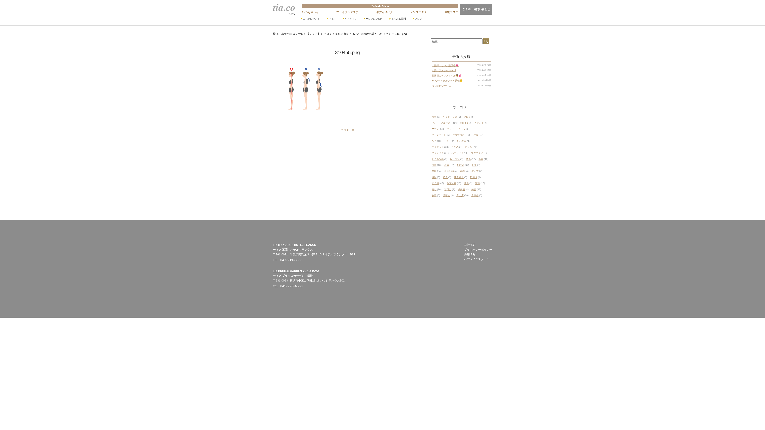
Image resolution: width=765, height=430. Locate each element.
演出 (477, 183)
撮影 (434, 177)
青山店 (460, 195)
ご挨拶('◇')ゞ (459, 135)
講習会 (446, 195)
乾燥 (468, 159)
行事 (434, 116)
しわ (446, 141)
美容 (473, 189)
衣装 (434, 195)
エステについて (311, 18)
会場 (481, 159)
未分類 (435, 183)
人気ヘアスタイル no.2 (444, 70)
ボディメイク (384, 12)
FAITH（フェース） (442, 122)
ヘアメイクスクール (476, 259)
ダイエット (438, 147)
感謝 (462, 171)
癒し (434, 189)
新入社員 (459, 177)
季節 (434, 171)
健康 (446, 165)
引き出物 (449, 171)
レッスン (455, 159)
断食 (445, 177)
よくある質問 (398, 18)
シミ (434, 141)
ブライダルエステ (347, 12)
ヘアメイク (351, 18)
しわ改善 (461, 141)
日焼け (473, 177)
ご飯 (475, 135)
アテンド (479, 122)
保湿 (434, 165)
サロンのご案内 (374, 18)
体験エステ (451, 12)
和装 (474, 165)
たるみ (455, 147)
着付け (447, 189)
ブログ (418, 18)
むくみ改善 (438, 159)
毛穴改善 (451, 183)
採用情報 (469, 254)
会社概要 (469, 244)
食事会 (475, 195)
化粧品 (460, 165)
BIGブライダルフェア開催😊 (447, 80)
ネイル (332, 18)
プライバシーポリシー (478, 249)
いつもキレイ (310, 12)
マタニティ (477, 153)
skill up (464, 122)
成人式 (475, 171)
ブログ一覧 (347, 130)
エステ (435, 129)
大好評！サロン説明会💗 (445, 65)
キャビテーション (456, 129)
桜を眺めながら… (441, 85)
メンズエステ (418, 12)
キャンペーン (439, 135)
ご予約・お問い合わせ (476, 9)
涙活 (466, 183)
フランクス (438, 153)
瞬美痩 (461, 189)
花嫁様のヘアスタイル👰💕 (447, 75)
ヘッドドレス (450, 116)
